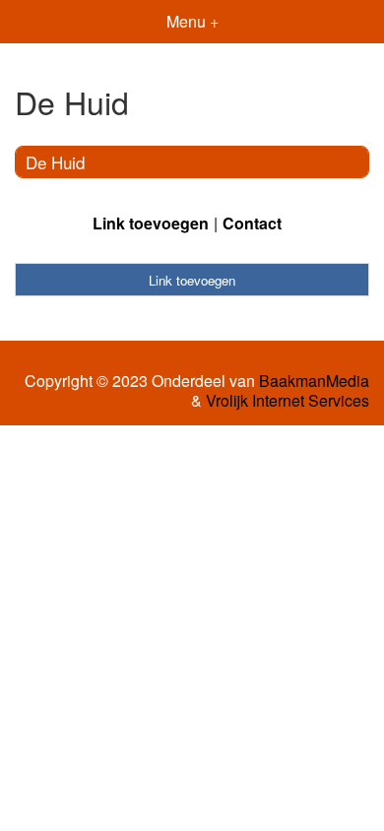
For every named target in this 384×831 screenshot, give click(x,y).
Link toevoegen (151, 223)
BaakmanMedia (314, 381)
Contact (252, 223)
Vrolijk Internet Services (287, 401)
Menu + (192, 21)
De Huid (55, 162)
